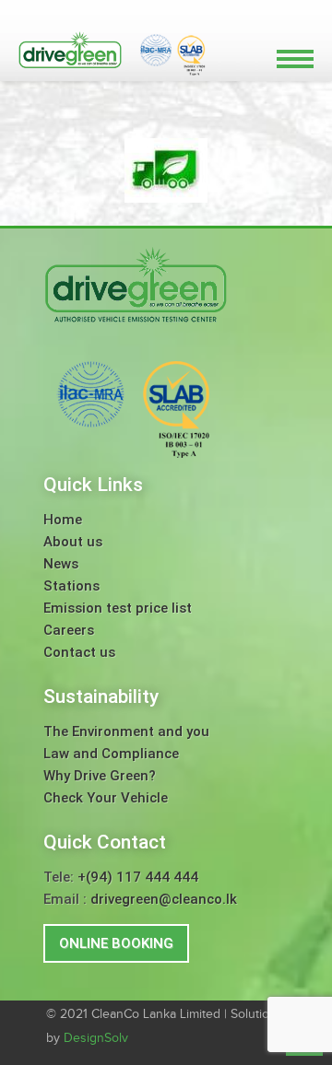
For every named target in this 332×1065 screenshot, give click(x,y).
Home (62, 519)
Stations (71, 586)
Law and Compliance (111, 753)
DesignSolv (96, 1038)
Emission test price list (117, 608)
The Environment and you (126, 731)
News (60, 564)
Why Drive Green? (99, 775)
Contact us (79, 652)
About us (72, 541)
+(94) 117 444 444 (137, 877)
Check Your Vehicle (105, 798)
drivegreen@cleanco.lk (163, 899)
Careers (68, 630)
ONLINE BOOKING (116, 943)
